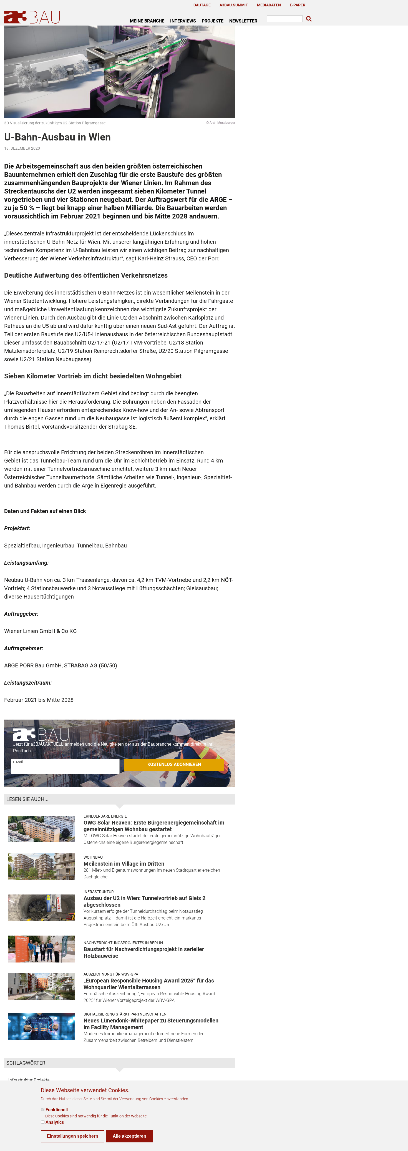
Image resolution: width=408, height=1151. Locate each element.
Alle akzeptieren (129, 1136)
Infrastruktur (99, 891)
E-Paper (297, 5)
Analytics (55, 1122)
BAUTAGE (202, 5)
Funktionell (57, 1109)
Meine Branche (147, 20)
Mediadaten (269, 5)
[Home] (33, 17)
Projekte (212, 20)
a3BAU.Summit (234, 5)
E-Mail (18, 762)
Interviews (183, 20)
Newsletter (243, 20)
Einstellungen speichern (72, 1136)
